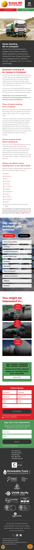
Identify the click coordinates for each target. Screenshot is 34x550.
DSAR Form (21, 530)
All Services (24, 235)
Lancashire (8, 186)
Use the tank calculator (18, 341)
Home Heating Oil (9, 271)
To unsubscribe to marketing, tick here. (10, 417)
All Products (9, 235)
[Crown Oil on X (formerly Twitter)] (13, 535)
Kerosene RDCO (18, 528)
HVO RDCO (27, 528)
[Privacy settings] (3, 547)
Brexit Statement (9, 526)
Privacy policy (13, 416)
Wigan (7, 202)
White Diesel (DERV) (10, 242)
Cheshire (8, 181)
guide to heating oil (19, 146)
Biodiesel (7, 285)
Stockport (8, 196)
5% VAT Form (13, 530)
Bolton (7, 173)
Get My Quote (17, 411)
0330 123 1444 (25, 9)
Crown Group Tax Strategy (22, 526)
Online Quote (8, 9)
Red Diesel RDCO (9, 528)
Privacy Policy (10, 523)
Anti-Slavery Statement (21, 523)
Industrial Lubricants (10, 276)
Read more (17, 377)
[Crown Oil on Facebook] (17, 535)
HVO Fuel (7, 246)
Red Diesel (7, 266)
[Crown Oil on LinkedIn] (20, 535)
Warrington (8, 199)
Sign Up (17, 441)
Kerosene (7, 261)
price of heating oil (11, 109)
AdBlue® (6, 281)
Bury (6, 179)
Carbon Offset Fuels (10, 256)
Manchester (8, 191)
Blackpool (8, 176)
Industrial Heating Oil (11, 251)
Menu (29, 5)
